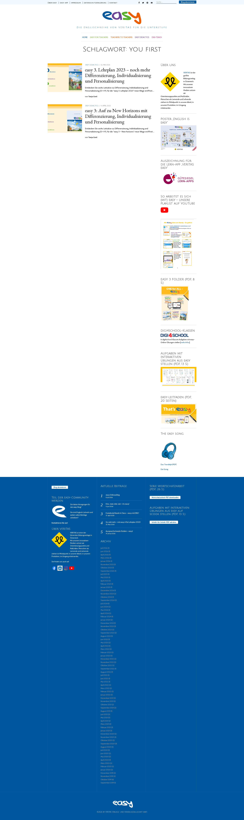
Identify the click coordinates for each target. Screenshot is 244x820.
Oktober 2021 (106, 704)
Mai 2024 (104, 610)
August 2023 (106, 636)
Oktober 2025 (106, 568)
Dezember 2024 (107, 590)
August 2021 (105, 711)
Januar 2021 (105, 731)
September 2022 (107, 669)
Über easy (52, 3)
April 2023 (105, 646)
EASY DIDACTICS (142, 37)
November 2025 (107, 564)
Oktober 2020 (106, 740)
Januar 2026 (105, 561)
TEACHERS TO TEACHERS (121, 37)
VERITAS (186, 73)
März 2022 (105, 688)
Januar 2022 (105, 695)
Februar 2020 (106, 766)
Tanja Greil (92, 96)
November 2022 (107, 662)
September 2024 (107, 600)
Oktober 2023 (106, 629)
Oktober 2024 (106, 597)
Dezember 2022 (107, 659)
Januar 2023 (105, 656)
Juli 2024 (104, 603)
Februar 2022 (106, 691)
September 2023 (107, 633)
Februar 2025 (106, 584)
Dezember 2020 (107, 734)
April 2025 (105, 581)
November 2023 (107, 626)
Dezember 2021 (107, 698)
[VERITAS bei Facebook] (54, 570)
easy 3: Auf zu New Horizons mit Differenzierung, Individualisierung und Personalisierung (118, 116)
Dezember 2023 (107, 623)
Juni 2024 (104, 607)
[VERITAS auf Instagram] (65, 570)
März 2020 (105, 763)
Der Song (164, 469)
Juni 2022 (104, 678)
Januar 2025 (105, 587)
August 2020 (106, 747)
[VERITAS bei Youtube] (71, 570)
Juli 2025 (104, 574)
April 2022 (105, 685)
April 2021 (104, 721)
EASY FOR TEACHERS (99, 37)
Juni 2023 (104, 639)
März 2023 (105, 649)
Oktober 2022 (106, 665)
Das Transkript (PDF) (169, 464)
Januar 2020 (106, 770)
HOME (85, 37)
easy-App (64, 3)
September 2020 (108, 744)
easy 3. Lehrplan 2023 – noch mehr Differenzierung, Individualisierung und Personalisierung (118, 75)
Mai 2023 (104, 642)
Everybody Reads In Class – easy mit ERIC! (122, 513)
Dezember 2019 (107, 773)
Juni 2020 (104, 753)
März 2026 (105, 558)
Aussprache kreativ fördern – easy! (119, 531)
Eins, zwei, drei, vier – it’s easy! (117, 504)
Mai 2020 (105, 756)
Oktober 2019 (106, 779)
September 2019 (107, 783)
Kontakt (113, 3)
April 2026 (105, 555)
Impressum (76, 3)
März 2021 (105, 724)
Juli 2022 (104, 675)
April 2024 (105, 613)
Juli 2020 (104, 750)
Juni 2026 (104, 551)
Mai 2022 (104, 682)
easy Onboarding (113, 495)
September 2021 (107, 708)
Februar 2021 (106, 727)
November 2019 (107, 776)
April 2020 (105, 760)
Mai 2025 (104, 577)
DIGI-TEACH (157, 37)
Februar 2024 (106, 616)
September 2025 (107, 571)
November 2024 (107, 594)
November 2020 (107, 737)
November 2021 (107, 701)
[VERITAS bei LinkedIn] (60, 570)
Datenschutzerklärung (95, 3)
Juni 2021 (104, 714)
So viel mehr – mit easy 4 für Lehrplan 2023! (123, 522)
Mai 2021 (104, 717)
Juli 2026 (104, 548)
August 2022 (106, 672)
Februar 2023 (106, 652)
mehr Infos (185, 342)
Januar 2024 (105, 620)
